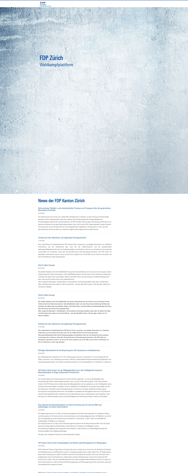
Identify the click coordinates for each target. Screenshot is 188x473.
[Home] (46, 3)
